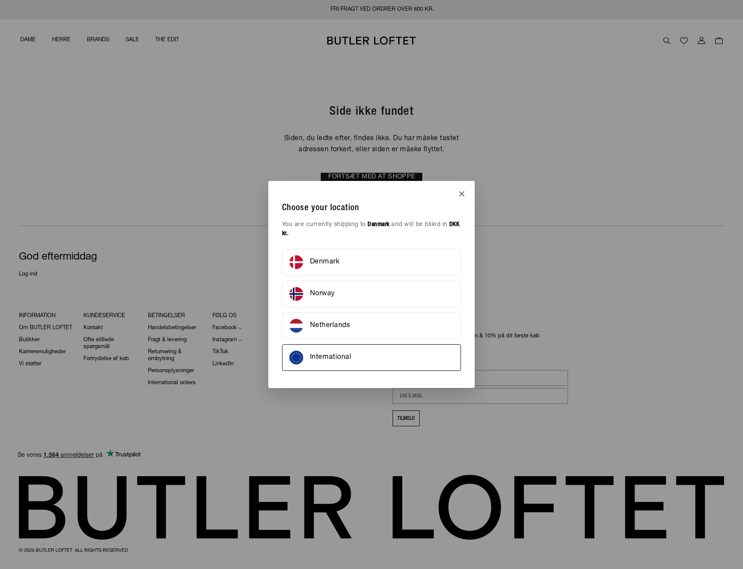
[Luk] (462, 194)
